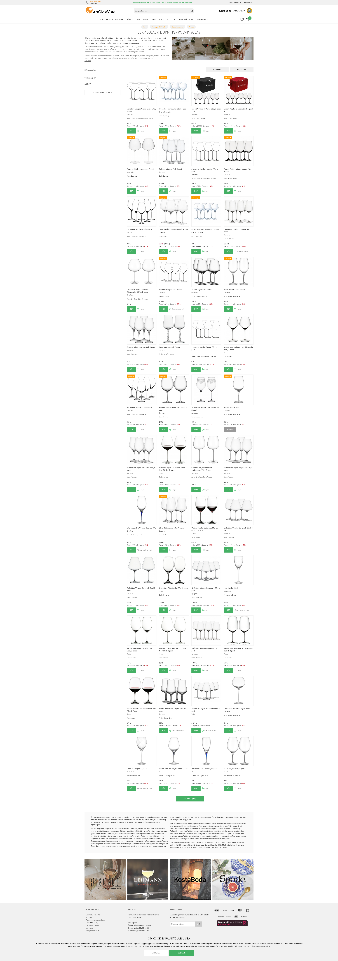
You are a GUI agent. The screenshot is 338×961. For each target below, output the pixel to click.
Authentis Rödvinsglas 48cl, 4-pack (141, 347)
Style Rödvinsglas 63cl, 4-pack (171, 528)
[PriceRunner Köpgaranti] (232, 926)
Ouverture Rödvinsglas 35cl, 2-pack (173, 588)
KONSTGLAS (157, 19)
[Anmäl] (198, 924)
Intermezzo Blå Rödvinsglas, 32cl (204, 768)
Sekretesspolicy (92, 923)
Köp (131, 131)
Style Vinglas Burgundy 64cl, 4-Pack (173, 229)
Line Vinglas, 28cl (231, 588)
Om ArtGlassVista (93, 915)
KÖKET (130, 19)
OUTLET (171, 19)
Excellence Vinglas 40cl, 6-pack (139, 229)
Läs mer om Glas (92, 925)
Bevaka (230, 429)
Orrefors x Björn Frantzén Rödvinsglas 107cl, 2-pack (137, 290)
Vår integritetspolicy (242, 946)
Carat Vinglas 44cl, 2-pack (169, 347)
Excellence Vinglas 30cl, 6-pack (139, 407)
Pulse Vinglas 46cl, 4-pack (201, 289)
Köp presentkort (92, 931)
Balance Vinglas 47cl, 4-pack (170, 169)
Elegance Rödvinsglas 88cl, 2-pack (140, 169)
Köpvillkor (90, 917)
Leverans (89, 928)
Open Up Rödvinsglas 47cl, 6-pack (205, 229)
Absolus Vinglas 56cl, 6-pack (170, 289)
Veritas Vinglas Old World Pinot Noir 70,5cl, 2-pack (172, 468)
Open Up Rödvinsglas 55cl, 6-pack (173, 108)
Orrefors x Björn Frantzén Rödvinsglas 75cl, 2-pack (201, 468)
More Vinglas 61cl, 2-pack (234, 768)
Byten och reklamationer (95, 920)
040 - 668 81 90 (95, 2)
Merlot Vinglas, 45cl (232, 407)
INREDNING (142, 19)
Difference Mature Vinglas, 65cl (237, 708)
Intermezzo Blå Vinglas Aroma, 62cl (173, 768)
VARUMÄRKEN (186, 19)
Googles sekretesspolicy (261, 946)
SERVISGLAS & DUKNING (111, 19)
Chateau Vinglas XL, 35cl (137, 768)
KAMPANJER (202, 19)
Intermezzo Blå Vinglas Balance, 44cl (141, 528)
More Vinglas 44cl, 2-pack (234, 289)
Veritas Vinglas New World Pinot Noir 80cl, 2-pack (172, 649)
